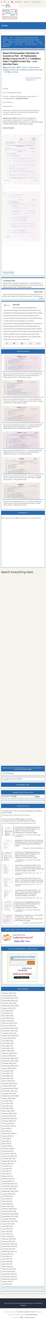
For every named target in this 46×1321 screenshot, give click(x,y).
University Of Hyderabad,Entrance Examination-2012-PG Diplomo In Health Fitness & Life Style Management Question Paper (27, 829)
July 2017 (5, 1166)
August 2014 (6, 1254)
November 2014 (8, 1246)
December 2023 (8, 1028)
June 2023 (6, 1043)
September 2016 (8, 1191)
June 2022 (6, 1073)
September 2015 (8, 1221)
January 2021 (7, 1116)
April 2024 (6, 1018)
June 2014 (5, 1259)
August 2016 (6, 1194)
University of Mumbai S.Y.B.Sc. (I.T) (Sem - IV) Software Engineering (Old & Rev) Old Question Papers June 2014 (29, 880)
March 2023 (6, 1051)
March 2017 (6, 1176)
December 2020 (8, 1118)
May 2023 (5, 1046)
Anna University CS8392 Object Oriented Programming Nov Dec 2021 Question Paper (19, 820)
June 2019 (5, 1128)
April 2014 (5, 1264)
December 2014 (8, 1244)
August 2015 (6, 1224)
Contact (26, 2)
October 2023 (7, 1033)
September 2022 (8, 1066)
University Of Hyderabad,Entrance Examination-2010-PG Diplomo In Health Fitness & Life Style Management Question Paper (27, 904)
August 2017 (6, 1164)
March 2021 (6, 1111)
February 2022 (7, 1083)
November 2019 (8, 1126)
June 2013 (5, 1284)
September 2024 (8, 1006)
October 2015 (7, 1219)
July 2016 (5, 1196)
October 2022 (7, 1063)
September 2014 (8, 1251)
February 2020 (7, 1121)
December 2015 (8, 1214)
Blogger (23, 1305)
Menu (5, 26)
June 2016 (5, 1199)
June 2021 (5, 1103)
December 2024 (8, 998)
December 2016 (8, 1184)
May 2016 (5, 1201)
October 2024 (7, 1003)
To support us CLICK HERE (12, 779)
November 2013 (8, 1276)
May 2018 (5, 1141)
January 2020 (7, 1123)
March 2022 (6, 1081)
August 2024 (7, 1008)
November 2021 (8, 1091)
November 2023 (8, 1031)
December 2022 (8, 1058)
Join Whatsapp (7, 773)
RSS (12, 958)
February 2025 (7, 993)
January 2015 (7, 1241)
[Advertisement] (13, 81)
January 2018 (7, 1151)
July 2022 (5, 1071)
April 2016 (5, 1204)
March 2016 (6, 1206)
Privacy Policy (36, 2)
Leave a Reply (13, 72)
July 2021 (5, 1101)
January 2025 (7, 996)
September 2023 (8, 1036)
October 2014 (7, 1249)
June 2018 (5, 1138)
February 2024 (7, 1023)
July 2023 (5, 1041)
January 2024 (7, 1026)
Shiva (15, 305)
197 (20, 67)
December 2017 (8, 1154)
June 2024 (6, 1013)
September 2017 (8, 1161)
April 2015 (5, 1234)
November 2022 (8, 1061)
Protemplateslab (31, 1314)
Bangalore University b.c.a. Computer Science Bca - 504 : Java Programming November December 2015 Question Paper (29, 917)
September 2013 (8, 1279)
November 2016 (8, 1186)
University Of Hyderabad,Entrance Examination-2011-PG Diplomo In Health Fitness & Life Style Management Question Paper (27, 854)
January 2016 (7, 1211)
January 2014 (7, 1271)
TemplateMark (29, 1317)
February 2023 (7, 1053)
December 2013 (8, 1274)
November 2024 (8, 1001)
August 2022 (6, 1068)
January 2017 (7, 1181)
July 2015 (5, 1226)
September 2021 (8, 1096)
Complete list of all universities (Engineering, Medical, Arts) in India (22, 812)
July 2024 (5, 1011)
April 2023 (6, 1048)
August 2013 (6, 1281)
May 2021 (5, 1106)
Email (33, 957)
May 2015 (5, 1231)
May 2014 (5, 1261)
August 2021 (6, 1098)
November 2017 (8, 1156)
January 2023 (7, 1056)
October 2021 (7, 1093)
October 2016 (7, 1189)
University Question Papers (25, 1312)
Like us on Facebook (25, 969)
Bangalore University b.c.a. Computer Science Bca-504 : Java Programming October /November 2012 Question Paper (29, 842)
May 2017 (5, 1171)
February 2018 (7, 1149)
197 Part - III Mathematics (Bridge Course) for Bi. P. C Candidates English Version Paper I (23, 70)
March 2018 (6, 1146)
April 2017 (5, 1174)
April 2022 (6, 1078)
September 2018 (8, 1133)
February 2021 (7, 1113)
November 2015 (8, 1216)
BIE (6, 72)
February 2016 (7, 1209)
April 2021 (5, 1108)
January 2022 (7, 1086)
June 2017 (5, 1169)
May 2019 (5, 1131)
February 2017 (7, 1179)
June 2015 (5, 1229)
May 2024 (5, 1016)
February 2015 (7, 1239)
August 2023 (6, 1038)
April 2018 (5, 1144)
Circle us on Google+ (22, 974)
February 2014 (7, 1269)
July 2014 (5, 1256)
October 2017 (7, 1159)
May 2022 (5, 1076)
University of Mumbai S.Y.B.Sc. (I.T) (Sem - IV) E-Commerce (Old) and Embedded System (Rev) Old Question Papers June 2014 (28, 892)
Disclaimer (18, 2)
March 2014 (6, 1266)
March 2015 (6, 1236)
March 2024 (6, 1021)
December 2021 (8, 1088)
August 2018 (6, 1136)
